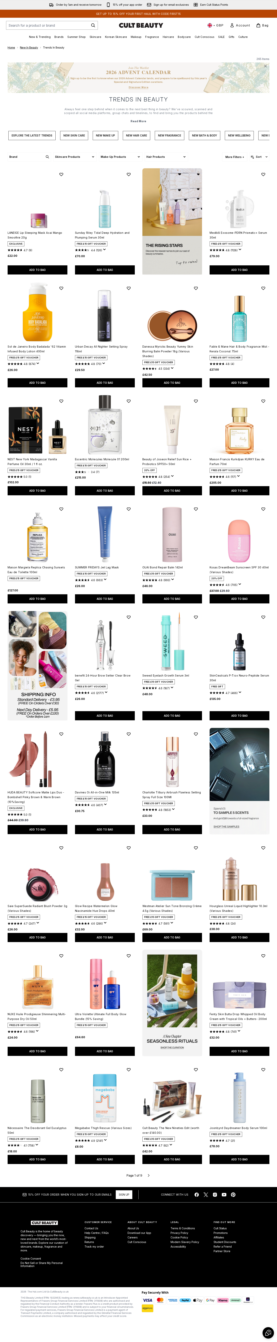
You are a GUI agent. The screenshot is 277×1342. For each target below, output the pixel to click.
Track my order (94, 1246)
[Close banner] (265, 66)
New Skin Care (74, 135)
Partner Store (222, 1251)
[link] (240, 25)
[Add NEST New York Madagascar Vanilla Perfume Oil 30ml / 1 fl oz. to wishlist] (61, 401)
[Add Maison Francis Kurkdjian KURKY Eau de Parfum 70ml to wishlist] (263, 401)
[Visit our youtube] (224, 1194)
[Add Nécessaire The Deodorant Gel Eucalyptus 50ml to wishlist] (61, 1069)
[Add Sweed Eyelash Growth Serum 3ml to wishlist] (195, 617)
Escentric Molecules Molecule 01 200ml (102, 459)
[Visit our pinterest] (233, 1194)
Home (11, 47)
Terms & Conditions (183, 1228)
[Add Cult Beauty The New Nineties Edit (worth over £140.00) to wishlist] (195, 1069)
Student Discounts (225, 1242)
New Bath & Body (204, 135)
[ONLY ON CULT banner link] (37, 665)
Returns (89, 1242)
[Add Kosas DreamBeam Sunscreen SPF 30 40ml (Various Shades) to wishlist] (263, 509)
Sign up (124, 1194)
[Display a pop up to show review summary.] (105, 250)
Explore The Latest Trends (32, 135)
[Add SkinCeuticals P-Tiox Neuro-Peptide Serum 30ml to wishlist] (263, 617)
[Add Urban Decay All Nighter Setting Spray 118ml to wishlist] (128, 288)
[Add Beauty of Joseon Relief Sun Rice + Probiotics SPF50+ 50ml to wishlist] (195, 401)
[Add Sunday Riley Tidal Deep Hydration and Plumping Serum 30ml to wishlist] (128, 174)
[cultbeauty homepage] (141, 25)
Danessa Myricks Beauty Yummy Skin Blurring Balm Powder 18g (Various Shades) (167, 351)
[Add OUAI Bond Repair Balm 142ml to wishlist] (195, 509)
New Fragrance (169, 135)
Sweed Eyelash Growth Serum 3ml (165, 675)
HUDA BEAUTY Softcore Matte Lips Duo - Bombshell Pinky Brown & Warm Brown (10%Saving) (36, 797)
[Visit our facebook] (196, 1194)
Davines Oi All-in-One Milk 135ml (97, 792)
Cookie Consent (31, 1258)
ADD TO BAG (37, 269)
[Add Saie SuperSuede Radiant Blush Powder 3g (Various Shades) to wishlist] (61, 847)
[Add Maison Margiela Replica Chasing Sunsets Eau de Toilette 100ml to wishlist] (61, 509)
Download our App (139, 1232)
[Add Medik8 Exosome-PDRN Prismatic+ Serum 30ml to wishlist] (263, 174)
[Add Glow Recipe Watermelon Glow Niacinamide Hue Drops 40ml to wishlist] (128, 847)
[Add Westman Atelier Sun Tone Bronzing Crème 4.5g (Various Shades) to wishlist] (195, 847)
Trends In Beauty (138, 99)
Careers (133, 1237)
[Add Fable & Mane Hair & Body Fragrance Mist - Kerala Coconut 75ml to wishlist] (263, 288)
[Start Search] (93, 25)
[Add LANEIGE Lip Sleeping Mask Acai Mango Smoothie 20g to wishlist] (61, 174)
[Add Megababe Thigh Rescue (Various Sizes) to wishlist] (128, 1069)
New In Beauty (29, 47)
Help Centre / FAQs (97, 1232)
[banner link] (239, 781)
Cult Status (220, 1228)
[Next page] (149, 1175)
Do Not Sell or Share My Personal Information (42, 1264)
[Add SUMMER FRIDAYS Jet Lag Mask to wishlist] (128, 509)
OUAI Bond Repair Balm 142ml (162, 567)
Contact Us (91, 1228)
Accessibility (178, 1246)
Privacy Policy (179, 1232)
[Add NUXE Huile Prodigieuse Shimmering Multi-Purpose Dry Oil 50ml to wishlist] (61, 955)
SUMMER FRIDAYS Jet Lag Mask (97, 567)
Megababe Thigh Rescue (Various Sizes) (103, 1128)
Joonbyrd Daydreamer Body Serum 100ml (238, 1128)
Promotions (221, 1232)
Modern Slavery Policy (185, 1242)
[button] (172, 221)
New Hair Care (136, 135)
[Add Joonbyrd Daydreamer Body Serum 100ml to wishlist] (263, 1069)
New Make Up (105, 135)
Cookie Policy (179, 1237)
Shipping (90, 1237)
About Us (133, 1228)
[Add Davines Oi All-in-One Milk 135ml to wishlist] (128, 734)
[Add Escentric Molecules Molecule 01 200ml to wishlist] (128, 401)
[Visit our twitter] (205, 1194)
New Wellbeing (239, 135)
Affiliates (219, 1237)
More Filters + (234, 157)
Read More (138, 121)
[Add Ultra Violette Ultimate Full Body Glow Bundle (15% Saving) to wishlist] (128, 955)
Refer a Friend (223, 1246)
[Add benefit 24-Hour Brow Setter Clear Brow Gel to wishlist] (128, 617)
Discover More (138, 87)
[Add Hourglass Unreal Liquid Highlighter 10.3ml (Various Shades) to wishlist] (263, 847)
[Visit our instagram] (215, 1194)
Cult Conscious (137, 1242)
